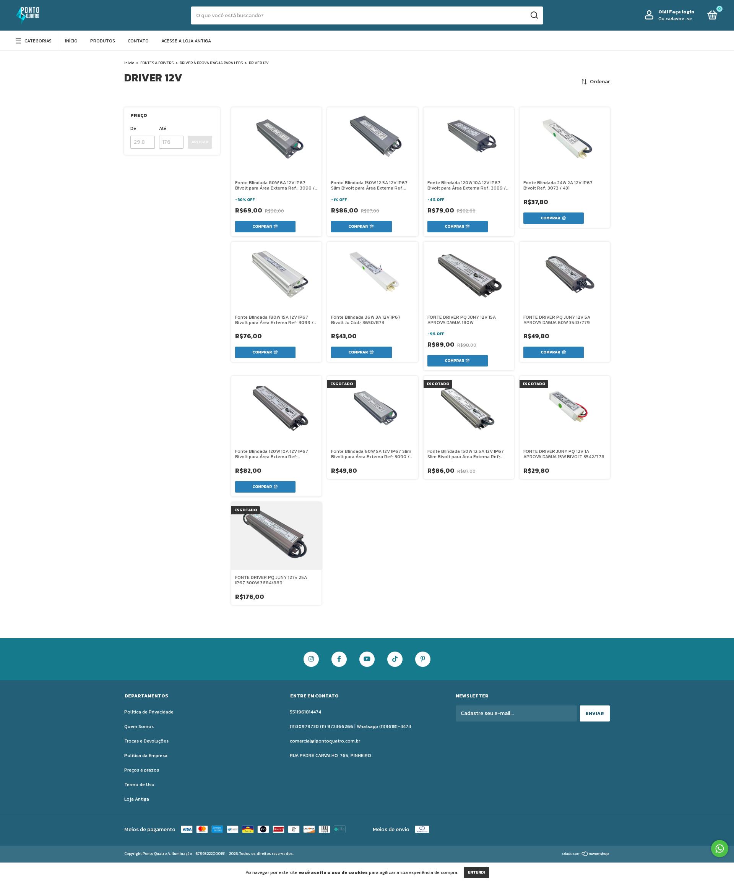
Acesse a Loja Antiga (186, 40)
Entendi (476, 872)
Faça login (681, 11)
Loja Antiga (136, 799)
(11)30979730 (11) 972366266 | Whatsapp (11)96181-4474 (350, 726)
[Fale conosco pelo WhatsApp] (719, 848)
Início (71, 40)
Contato (138, 40)
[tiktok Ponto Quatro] (395, 659)
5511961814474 (305, 712)
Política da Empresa (145, 755)
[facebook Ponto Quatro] (339, 659)
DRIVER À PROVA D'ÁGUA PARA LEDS (211, 63)
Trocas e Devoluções (146, 741)
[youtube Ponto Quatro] (367, 659)
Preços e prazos (141, 770)
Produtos (102, 40)
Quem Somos (139, 726)
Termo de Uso (139, 784)
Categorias (38, 40)
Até (162, 128)
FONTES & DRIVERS (157, 63)
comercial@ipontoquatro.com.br (325, 741)
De (133, 128)
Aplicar (200, 142)
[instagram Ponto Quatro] (311, 659)
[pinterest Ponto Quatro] (422, 659)
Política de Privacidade (149, 712)
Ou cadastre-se (675, 18)
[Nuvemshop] (586, 855)
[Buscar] (534, 15)
